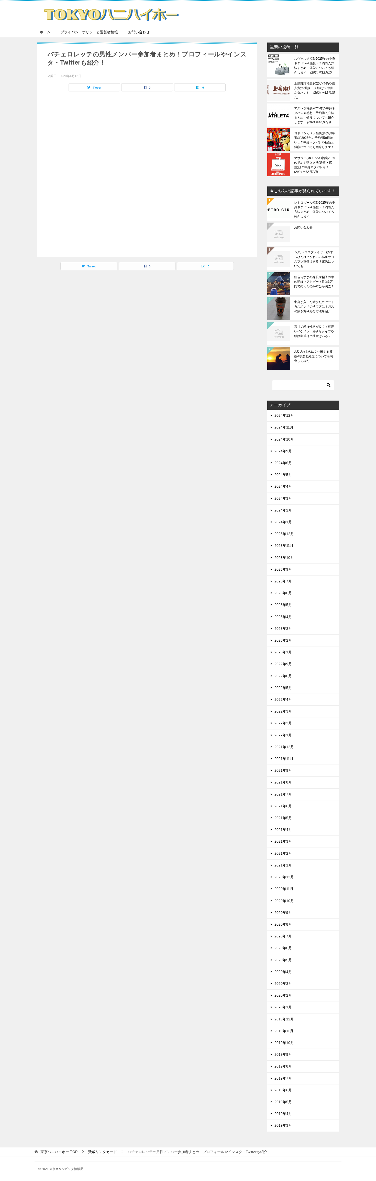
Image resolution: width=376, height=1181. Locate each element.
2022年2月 (283, 723)
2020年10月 (284, 901)
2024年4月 (283, 486)
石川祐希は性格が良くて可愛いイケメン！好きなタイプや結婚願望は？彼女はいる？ (314, 331)
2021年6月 (283, 806)
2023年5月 (283, 605)
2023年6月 (283, 593)
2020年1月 (283, 1007)
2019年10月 (284, 1043)
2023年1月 (283, 652)
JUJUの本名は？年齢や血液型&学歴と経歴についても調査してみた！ (313, 356)
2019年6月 (283, 1090)
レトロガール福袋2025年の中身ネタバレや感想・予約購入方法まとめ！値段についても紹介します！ (314, 209)
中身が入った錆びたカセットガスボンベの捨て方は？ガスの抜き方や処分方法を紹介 (314, 306)
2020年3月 (283, 983)
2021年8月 (283, 782)
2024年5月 (283, 475)
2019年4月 (283, 1114)
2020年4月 (283, 972)
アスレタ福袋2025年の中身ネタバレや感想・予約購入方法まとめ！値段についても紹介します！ (314, 115)
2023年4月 (283, 617)
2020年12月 (284, 877)
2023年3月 (283, 628)
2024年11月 (283, 427)
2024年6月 (283, 463)
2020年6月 (283, 948)
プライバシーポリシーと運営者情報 (89, 32)
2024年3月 (283, 498)
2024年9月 (283, 451)
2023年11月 (283, 546)
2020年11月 (283, 889)
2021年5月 (283, 818)
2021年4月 (283, 830)
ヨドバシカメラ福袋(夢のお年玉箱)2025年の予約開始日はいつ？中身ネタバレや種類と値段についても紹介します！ (314, 140)
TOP (59, 1152)
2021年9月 (283, 770)
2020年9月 (283, 913)
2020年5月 (283, 960)
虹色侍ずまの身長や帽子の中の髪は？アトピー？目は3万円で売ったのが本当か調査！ (314, 281)
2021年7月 (283, 794)
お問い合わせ (139, 32)
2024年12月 (284, 415)
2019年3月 (283, 1125)
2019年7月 (283, 1078)
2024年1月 (283, 522)
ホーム (45, 32)
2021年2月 (283, 853)
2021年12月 (284, 747)
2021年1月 (283, 865)
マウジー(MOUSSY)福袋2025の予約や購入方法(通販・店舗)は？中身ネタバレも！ (314, 165)
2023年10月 (284, 558)
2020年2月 (283, 995)
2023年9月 (283, 569)
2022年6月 (283, 676)
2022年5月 (283, 688)
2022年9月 (283, 664)
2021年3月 (283, 841)
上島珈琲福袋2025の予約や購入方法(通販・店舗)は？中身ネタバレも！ (314, 90)
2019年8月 (283, 1066)
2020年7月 (283, 936)
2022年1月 (283, 735)
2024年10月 (284, 439)
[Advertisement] (147, 173)
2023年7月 (283, 581)
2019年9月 (283, 1054)
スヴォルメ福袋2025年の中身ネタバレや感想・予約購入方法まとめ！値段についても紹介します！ (314, 65)
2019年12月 (284, 1019)
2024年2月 (283, 510)
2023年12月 (284, 534)
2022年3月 (283, 711)
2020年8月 (283, 924)
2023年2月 (283, 640)
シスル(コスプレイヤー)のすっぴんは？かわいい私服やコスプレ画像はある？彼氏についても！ (314, 259)
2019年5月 (283, 1102)
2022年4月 (283, 699)
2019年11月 (283, 1031)
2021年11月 (283, 759)
